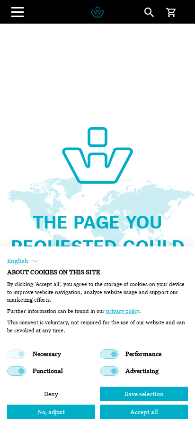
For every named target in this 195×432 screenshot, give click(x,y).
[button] (23, 261)
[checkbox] (16, 354)
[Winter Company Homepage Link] (97, 12)
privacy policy (122, 311)
